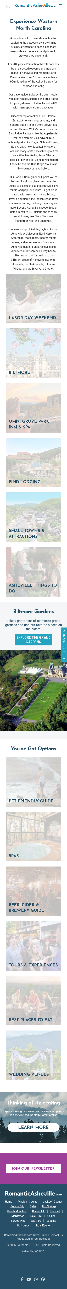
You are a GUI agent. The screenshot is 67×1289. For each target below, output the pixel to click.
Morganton (17, 1216)
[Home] (33, 6)
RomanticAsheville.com (18, 1235)
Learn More (38, 1127)
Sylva (33, 1206)
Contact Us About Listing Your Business (40, 1236)
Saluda (51, 1216)
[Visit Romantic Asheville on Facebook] (22, 1280)
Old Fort (36, 1220)
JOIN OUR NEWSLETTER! (33, 1168)
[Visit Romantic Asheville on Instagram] (36, 1280)
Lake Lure (36, 1216)
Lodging (51, 1220)
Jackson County (52, 1201)
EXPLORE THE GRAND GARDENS (33, 639)
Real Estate (43, 1225)
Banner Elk (38, 1211)
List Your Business (64, 644)
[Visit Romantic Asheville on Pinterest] (43, 1280)
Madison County (27, 1201)
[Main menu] (60, 6)
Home (8, 1201)
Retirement (23, 1225)
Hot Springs (49, 1206)
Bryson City (17, 1206)
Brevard (55, 1211)
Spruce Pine (18, 1220)
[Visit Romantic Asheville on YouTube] (28, 1280)
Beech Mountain (16, 1211)
